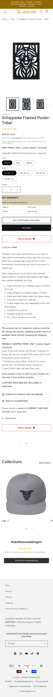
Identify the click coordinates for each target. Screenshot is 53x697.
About (7, 585)
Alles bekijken (45, 463)
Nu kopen (26, 228)
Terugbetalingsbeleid (23, 681)
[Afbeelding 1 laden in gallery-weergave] (12, 104)
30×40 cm (25, 173)
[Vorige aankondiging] (5, 4)
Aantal (4, 185)
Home (4, 19)
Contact (8, 591)
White (29, 163)
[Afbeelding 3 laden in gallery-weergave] (40, 104)
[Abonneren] (45, 644)
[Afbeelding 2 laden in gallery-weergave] (26, 104)
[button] (5, 11)
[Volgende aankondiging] (48, 4)
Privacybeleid (42, 681)
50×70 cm (40, 173)
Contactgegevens (28, 691)
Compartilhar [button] (10, 418)
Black (7, 163)
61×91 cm (9, 179)
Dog (12, 19)
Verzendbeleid (39, 686)
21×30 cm (9, 173)
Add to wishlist (25, 239)
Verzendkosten (16, 138)
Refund (8, 597)
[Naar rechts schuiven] (50, 105)
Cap (4, 520)
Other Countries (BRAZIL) (16, 609)
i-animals (24, 677)
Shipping (9, 603)
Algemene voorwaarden (20, 686)
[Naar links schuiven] (3, 105)
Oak (18, 163)
